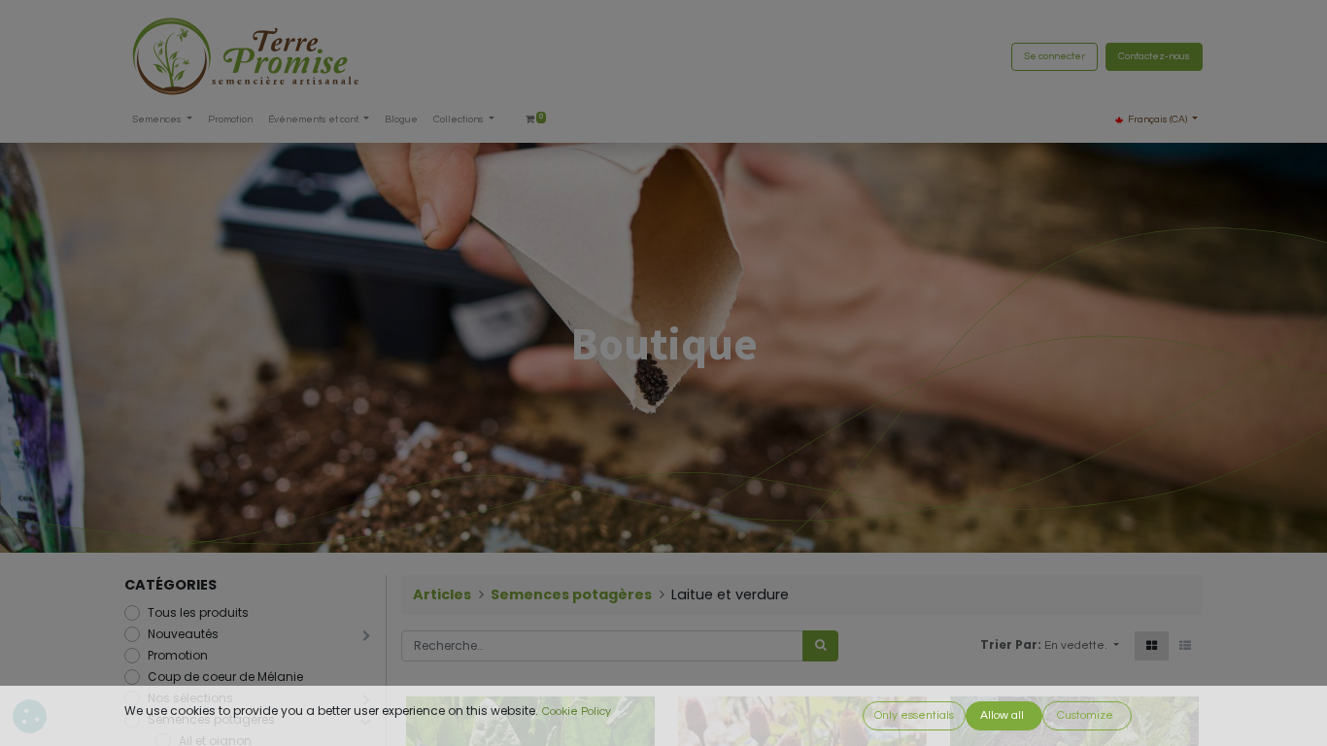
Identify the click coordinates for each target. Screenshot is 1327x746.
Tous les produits (198, 612)
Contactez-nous (1154, 56)
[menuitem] (230, 120)
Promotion (178, 655)
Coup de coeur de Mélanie (225, 676)
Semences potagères (571, 594)
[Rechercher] (820, 645)
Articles (442, 594)
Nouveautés (183, 634)
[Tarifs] (1152, 646)
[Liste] (1185, 646)
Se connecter (1054, 56)
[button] (1081, 646)
